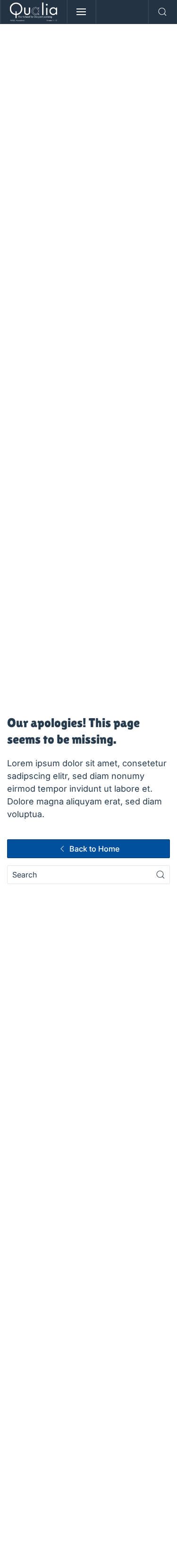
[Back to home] (33, 12)
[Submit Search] (160, 874)
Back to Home (94, 848)
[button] (81, 12)
